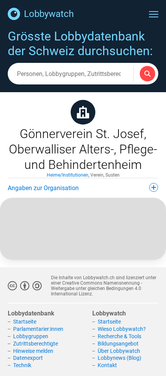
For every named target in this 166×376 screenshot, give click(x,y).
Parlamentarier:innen (38, 329)
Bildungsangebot (118, 344)
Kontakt (107, 365)
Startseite (24, 322)
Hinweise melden (33, 351)
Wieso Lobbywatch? (122, 329)
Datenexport (28, 358)
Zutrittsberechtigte (35, 344)
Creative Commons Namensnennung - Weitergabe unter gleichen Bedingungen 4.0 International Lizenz (96, 288)
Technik (22, 365)
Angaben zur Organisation (43, 188)
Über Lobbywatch (119, 351)
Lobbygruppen (30, 336)
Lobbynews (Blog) (119, 358)
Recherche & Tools (119, 336)
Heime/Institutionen (67, 175)
